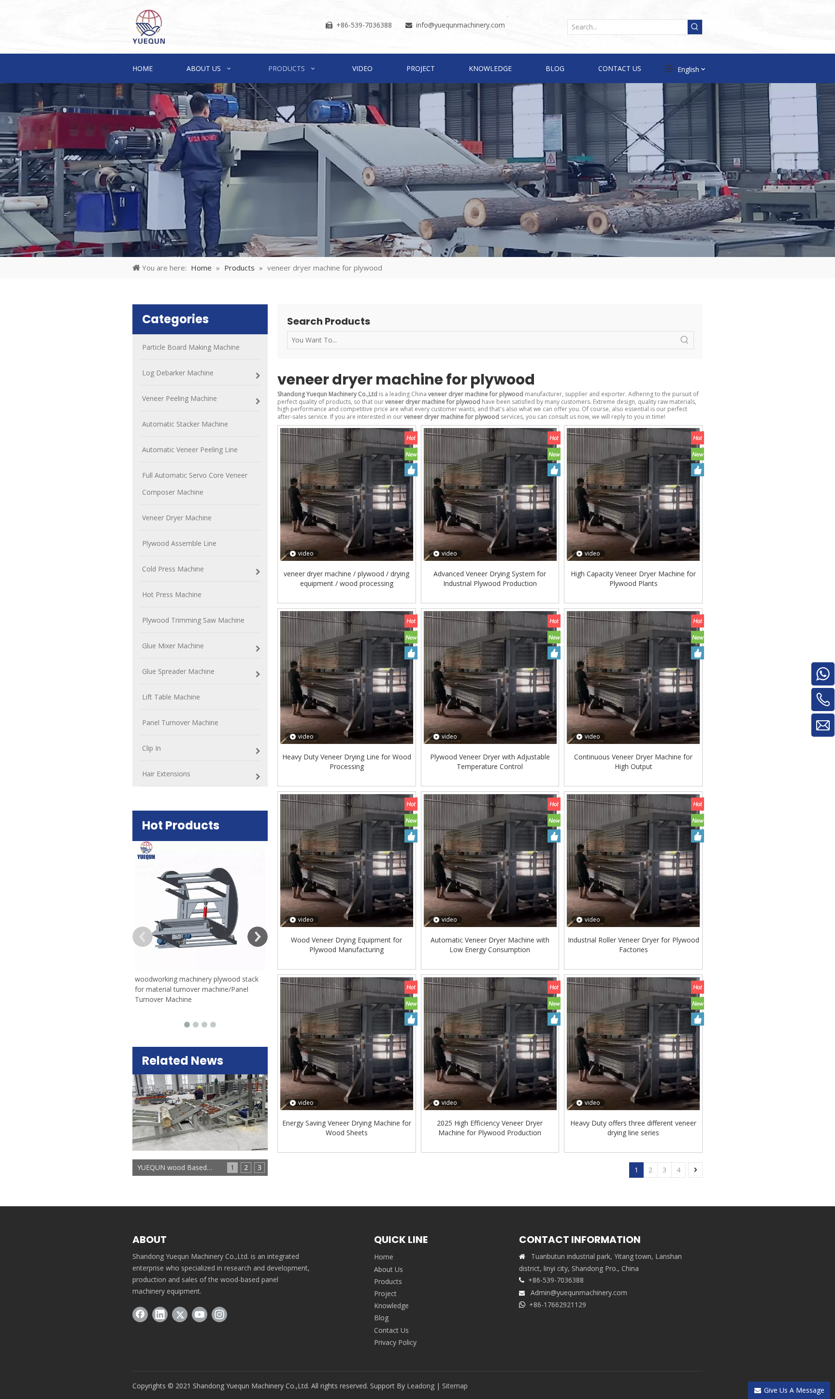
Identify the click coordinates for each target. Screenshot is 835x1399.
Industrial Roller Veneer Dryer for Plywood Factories (633, 944)
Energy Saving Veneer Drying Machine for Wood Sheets (346, 1127)
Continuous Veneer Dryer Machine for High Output (633, 761)
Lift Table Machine (171, 696)
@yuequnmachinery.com (466, 24)
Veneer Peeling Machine (179, 398)
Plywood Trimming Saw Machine (193, 620)
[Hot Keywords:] (695, 27)
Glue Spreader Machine (178, 671)
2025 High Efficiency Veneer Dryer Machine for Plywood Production (490, 1127)
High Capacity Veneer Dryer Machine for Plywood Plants (633, 578)
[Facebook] (140, 1314)
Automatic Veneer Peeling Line (190, 449)
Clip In (151, 748)
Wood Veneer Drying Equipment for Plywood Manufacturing (346, 944)
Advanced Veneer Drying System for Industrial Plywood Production (489, 578)
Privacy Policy (395, 1342)
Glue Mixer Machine (173, 645)
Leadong (420, 1385)
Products (388, 1281)
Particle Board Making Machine (191, 347)
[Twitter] (179, 1314)
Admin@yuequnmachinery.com (579, 1292)
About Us (388, 1269)
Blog (381, 1317)
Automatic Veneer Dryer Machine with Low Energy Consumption (490, 944)
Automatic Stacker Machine (185, 423)
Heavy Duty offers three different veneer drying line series (633, 1127)
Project (385, 1293)
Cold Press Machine (173, 568)
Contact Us (391, 1330)
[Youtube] (199, 1314)
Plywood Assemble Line (179, 543)
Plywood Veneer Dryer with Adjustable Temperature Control (490, 761)
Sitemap (455, 1385)
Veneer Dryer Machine (177, 517)
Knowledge (391, 1305)
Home (383, 1256)
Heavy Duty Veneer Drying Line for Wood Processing (346, 761)
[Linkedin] (160, 1314)
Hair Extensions (166, 773)
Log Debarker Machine (178, 372)
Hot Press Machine (172, 594)
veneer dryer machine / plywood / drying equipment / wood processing (346, 578)
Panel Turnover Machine (180, 722)
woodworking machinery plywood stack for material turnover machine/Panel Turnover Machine (197, 989)
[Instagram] (219, 1314)
